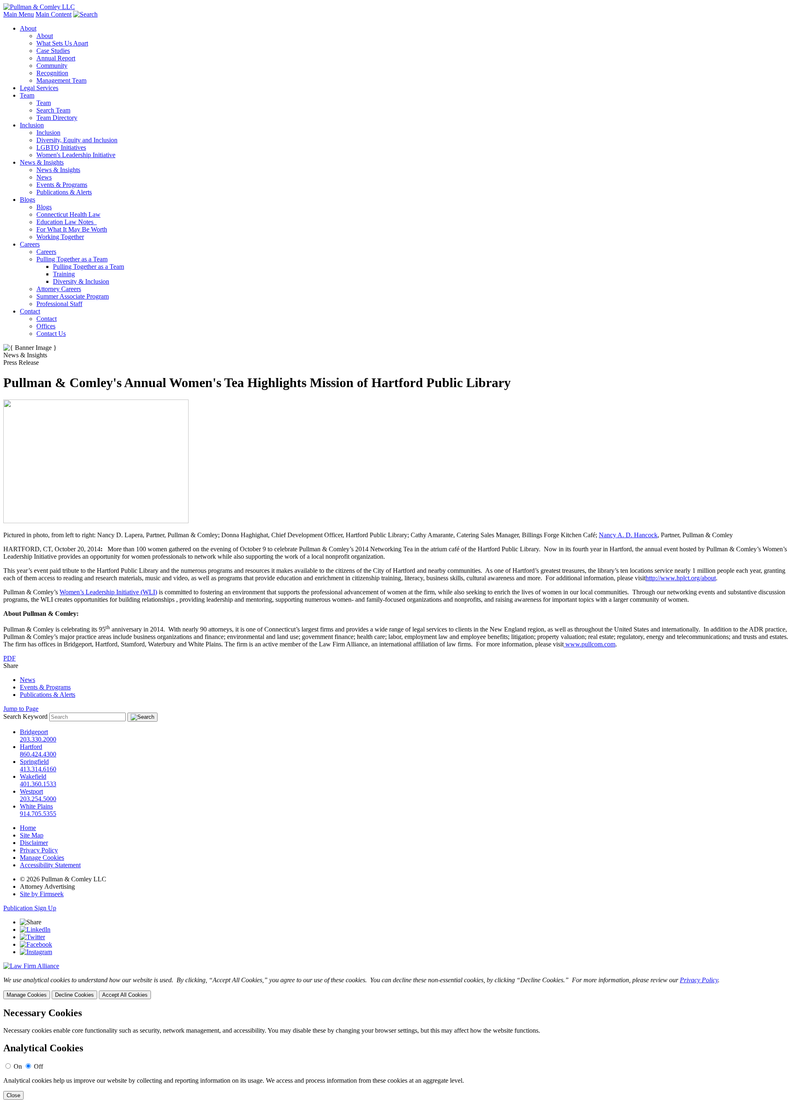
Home (28, 827)
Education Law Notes (66, 221)
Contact (30, 311)
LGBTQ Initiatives (61, 147)
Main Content (54, 14)
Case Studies (53, 50)
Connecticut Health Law (68, 214)
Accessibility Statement (50, 865)
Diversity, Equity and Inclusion (76, 140)
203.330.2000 (38, 739)
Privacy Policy (39, 850)
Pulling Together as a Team (72, 259)
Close (13, 1095)
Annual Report (55, 58)
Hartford (31, 746)
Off (38, 1066)
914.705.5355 (38, 813)
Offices (45, 326)
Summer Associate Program (72, 296)
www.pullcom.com (589, 644)
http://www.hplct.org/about (681, 577)
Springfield (34, 761)
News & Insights (42, 162)
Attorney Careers (58, 288)
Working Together (60, 236)
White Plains (36, 806)
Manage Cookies (42, 857)
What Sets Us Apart (62, 43)
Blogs (27, 199)
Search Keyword (25, 716)
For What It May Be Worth (71, 229)
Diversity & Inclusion (81, 281)
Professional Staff (59, 303)
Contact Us (51, 333)
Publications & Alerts (64, 192)
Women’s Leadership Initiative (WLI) (108, 592)
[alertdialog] (397, 1053)
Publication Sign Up (29, 908)
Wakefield (33, 776)
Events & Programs (61, 184)
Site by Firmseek (42, 893)
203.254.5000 (38, 798)
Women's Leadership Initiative (75, 154)
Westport (31, 791)
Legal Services (39, 87)
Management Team (61, 80)
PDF (9, 658)
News (44, 177)
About (28, 28)
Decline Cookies (74, 995)
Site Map (31, 835)
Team (27, 95)
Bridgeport (34, 731)
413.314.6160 (38, 769)
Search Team (53, 110)
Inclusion (32, 125)
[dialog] (397, 987)
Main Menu (18, 14)
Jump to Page (20, 708)
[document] (397, 1053)
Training (64, 274)
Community (51, 65)
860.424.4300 (38, 754)
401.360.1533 (38, 783)
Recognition (52, 73)
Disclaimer (34, 842)
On (18, 1066)
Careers (30, 244)
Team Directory (56, 117)
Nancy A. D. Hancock (628, 534)
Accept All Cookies (125, 995)
